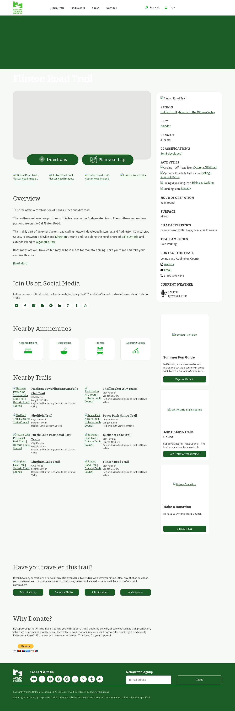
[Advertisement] (117, 41)
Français (155, 7)
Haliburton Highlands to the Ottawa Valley (188, 112)
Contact (111, 7)
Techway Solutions (99, 691)
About (95, 7)
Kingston (61, 237)
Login (172, 7)
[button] (82, 123)
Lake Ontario (130, 237)
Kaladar (165, 126)
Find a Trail (57, 7)
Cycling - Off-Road (205, 167)
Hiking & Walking (203, 183)
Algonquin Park (46, 242)
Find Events (78, 7)
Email (167, 270)
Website (169, 264)
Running (186, 188)
